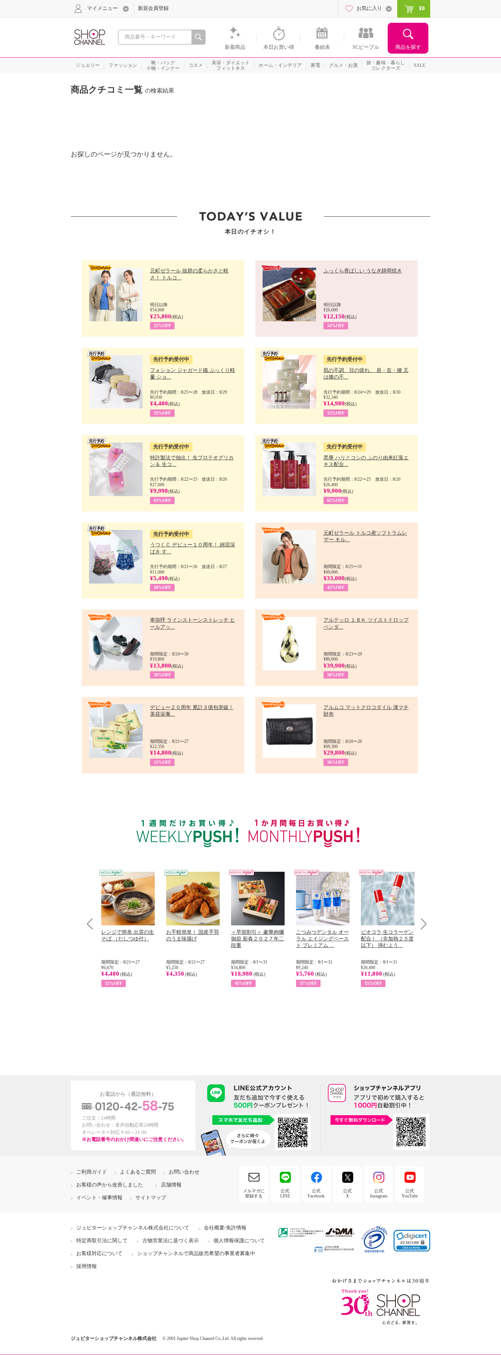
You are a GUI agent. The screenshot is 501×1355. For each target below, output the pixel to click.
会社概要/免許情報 (225, 1228)
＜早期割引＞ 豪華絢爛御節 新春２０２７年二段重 (257, 938)
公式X (347, 1193)
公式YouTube (410, 1193)
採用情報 (86, 1266)
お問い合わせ (184, 1172)
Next (421, 924)
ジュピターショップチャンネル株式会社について (132, 1228)
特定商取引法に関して (102, 1240)
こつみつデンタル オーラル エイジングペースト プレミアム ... (322, 938)
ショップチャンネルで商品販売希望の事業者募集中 (196, 1253)
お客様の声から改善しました (109, 1185)
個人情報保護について (239, 1240)
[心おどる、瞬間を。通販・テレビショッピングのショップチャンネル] (89, 36)
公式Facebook (316, 1193)
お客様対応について (99, 1253)
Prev (93, 924)
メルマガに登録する (254, 1193)
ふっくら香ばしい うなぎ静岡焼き (362, 271)
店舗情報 (171, 1185)
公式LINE (285, 1193)
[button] (412, 1240)
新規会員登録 (153, 8)
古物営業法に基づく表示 (170, 1240)
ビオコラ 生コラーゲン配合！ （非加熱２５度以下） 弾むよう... (387, 938)
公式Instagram (378, 1193)
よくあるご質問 (138, 1172)
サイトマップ (150, 1197)
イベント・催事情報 (99, 1197)
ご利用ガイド (91, 1172)
